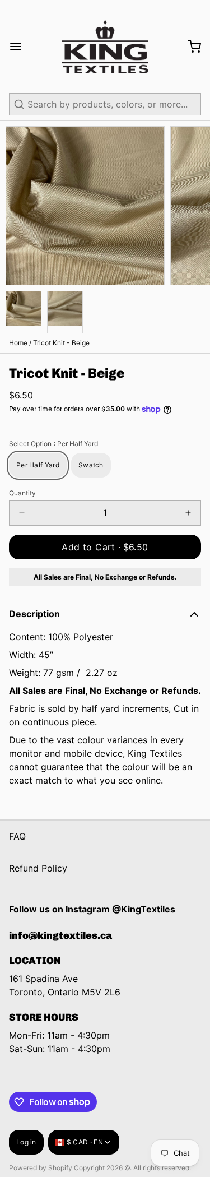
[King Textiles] (105, 46)
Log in (26, 1142)
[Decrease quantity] (22, 513)
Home (18, 343)
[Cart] (190, 46)
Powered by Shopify (40, 1168)
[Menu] (20, 46)
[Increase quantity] (188, 513)
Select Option (53, 443)
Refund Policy (38, 868)
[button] (105, 547)
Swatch (91, 465)
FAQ (17, 836)
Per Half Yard (37, 465)
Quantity (22, 493)
